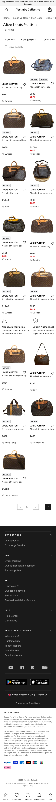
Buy (7, 555)
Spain (25, 786)
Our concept (12, 540)
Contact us (11, 620)
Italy (31, 786)
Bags (49, 18)
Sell (7, 580)
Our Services (13, 535)
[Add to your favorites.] (24, 84)
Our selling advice (15, 590)
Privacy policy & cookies (27, 703)
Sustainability (12, 641)
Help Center (11, 616)
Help (7, 610)
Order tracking (13, 561)
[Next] (36, 507)
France (8, 783)
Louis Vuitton (20, 18)
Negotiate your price (13, 327)
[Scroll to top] (48, 507)
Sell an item (11, 595)
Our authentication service (20, 565)
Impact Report (13, 645)
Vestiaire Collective (18, 630)
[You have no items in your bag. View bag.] (50, 9)
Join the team (12, 650)
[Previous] (20, 507)
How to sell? (12, 586)
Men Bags (37, 18)
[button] (50, 9)
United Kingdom (19, 783)
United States (33, 783)
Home (6, 18)
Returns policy (13, 570)
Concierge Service (15, 545)
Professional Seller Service (20, 600)
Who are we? (12, 636)
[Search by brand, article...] (6, 9)
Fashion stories (13, 655)
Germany (44, 783)
